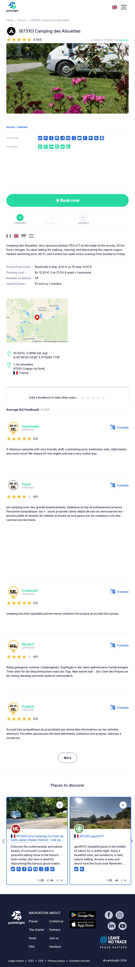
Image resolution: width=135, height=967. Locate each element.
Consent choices (79, 960)
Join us (54, 938)
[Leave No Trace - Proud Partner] (113, 942)
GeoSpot (55, 946)
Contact (83, 223)
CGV (40, 960)
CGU (31, 960)
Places (22, 20)
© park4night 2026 (115, 960)
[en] (114, 6)
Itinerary (20, 223)
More (67, 758)
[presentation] (11, 78)
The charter (36, 929)
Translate (122, 427)
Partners (54, 929)
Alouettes (123, 40)
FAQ (31, 946)
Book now (69, 200)
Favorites (52, 223)
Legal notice (16, 960)
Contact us (56, 921)
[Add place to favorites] (59, 805)
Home (9, 20)
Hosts (32, 938)
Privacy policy (56, 960)
